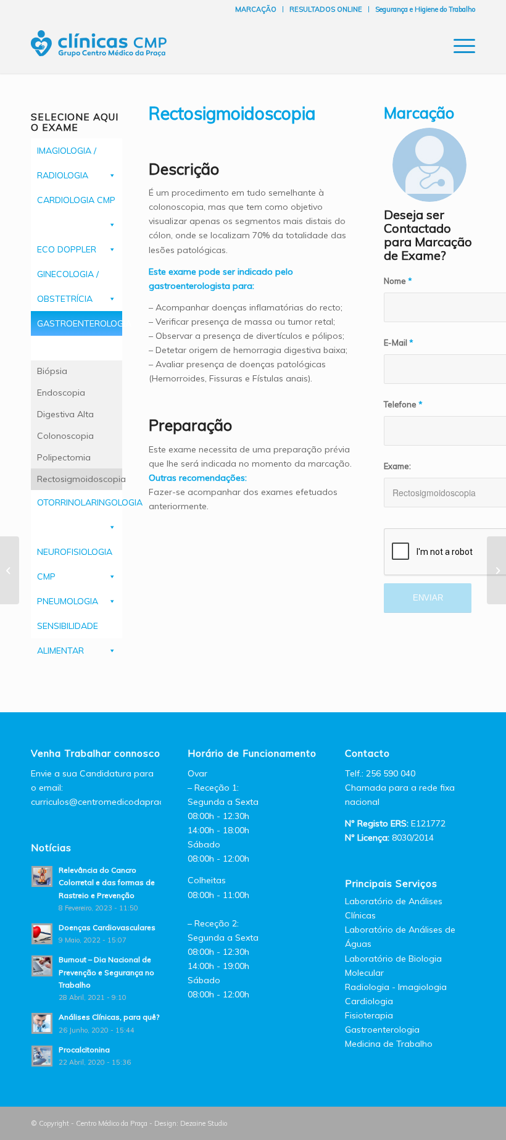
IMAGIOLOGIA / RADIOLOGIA (66, 154)
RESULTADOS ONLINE (325, 9)
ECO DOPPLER (66, 249)
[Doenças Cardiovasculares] (9, 570)
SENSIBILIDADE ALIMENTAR (67, 629)
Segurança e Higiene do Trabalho (425, 9)
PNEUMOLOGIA (67, 601)
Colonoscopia (65, 435)
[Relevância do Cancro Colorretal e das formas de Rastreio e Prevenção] (496, 570)
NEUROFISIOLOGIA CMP (74, 555)
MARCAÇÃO (255, 9)
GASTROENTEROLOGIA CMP (79, 327)
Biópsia (52, 371)
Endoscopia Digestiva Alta (65, 403)
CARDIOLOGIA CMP (76, 200)
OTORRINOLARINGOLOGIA (79, 502)
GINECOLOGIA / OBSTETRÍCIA (68, 277)
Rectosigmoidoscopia (79, 479)
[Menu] (458, 45)
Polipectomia (64, 457)
